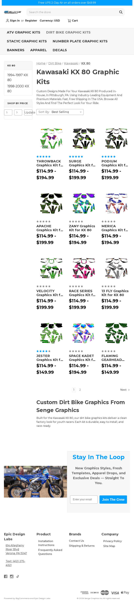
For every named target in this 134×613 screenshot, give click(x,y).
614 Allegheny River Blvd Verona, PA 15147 (16, 549)
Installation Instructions (46, 543)
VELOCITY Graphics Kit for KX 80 (50, 293)
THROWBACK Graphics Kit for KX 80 (50, 163)
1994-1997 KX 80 (17, 77)
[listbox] (67, 112)
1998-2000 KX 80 (18, 88)
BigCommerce (23, 598)
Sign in (14, 20)
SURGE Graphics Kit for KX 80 (83, 163)
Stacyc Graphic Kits (27, 41)
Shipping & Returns (82, 545)
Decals (60, 50)
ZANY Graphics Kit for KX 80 (82, 228)
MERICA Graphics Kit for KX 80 (115, 228)
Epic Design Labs (42, 598)
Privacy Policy (112, 541)
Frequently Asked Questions (50, 552)
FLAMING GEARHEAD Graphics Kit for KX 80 (115, 358)
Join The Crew (113, 499)
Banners (15, 50)
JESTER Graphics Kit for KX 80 (50, 358)
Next (123, 389)
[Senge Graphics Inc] (12, 12)
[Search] (121, 12)
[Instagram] (11, 576)
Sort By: (44, 112)
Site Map (109, 546)
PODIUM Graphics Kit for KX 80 (115, 163)
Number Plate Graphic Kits (80, 41)
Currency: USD (50, 20)
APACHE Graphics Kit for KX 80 (50, 228)
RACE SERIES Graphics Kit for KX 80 (83, 293)
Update (28, 112)
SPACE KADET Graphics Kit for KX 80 (83, 358)
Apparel (38, 50)
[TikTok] (17, 576)
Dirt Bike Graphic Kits (68, 32)
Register (31, 20)
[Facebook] (5, 576)
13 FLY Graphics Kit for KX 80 (115, 293)
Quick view (50, 138)
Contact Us (76, 540)
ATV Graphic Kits (23, 32)
